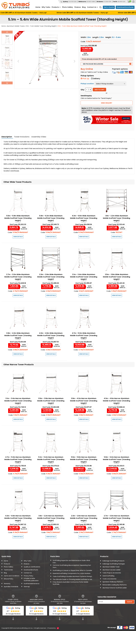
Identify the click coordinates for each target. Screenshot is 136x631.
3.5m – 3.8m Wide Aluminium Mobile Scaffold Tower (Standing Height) (116, 276)
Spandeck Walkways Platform (113, 582)
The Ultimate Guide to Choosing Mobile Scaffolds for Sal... (73, 579)
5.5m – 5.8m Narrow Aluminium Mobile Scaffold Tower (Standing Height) (83, 459)
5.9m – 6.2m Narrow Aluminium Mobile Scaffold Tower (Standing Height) (116, 459)
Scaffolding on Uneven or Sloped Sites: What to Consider (72, 570)
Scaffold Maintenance (31, 584)
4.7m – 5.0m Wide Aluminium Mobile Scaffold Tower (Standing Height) (83, 335)
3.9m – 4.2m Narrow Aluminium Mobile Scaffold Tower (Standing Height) (83, 400)
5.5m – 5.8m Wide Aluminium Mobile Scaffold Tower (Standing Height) (17, 218)
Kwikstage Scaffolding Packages (114, 564)
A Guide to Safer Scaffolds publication (31, 579)
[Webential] (58, 628)
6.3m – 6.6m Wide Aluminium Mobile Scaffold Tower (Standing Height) (83, 218)
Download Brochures (31, 570)
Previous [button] (7, 32)
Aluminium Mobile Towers (16, 26)
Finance (77, 7)
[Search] (100, 7)
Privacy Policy (28, 576)
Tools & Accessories (109, 579)
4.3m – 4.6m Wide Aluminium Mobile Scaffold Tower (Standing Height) (50, 335)
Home (37, 7)
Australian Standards (11, 587)
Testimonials (8, 570)
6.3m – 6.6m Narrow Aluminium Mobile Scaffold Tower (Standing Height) (17, 518)
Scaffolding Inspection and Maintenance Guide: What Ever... (71, 561)
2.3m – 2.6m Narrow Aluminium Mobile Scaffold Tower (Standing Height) (83, 518)
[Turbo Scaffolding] (15, 5)
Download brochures (125, 7)
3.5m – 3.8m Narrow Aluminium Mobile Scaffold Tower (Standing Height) (50, 400)
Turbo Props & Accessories (112, 573)
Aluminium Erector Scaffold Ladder (115, 588)
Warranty (7, 584)
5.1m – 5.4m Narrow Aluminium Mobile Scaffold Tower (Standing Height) (50, 459)
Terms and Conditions (11, 576)
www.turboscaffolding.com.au (23, 628)
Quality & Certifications (32, 567)
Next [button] (7, 83)
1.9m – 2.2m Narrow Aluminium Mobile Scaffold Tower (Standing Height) (50, 518)
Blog (84, 7)
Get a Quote (109, 7)
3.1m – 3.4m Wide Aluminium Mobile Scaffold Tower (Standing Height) (83, 276)
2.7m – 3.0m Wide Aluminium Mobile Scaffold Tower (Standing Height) (17, 276)
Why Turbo (46, 7)
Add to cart (99, 90)
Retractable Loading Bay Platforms (115, 585)
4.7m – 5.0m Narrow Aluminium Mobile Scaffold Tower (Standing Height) (17, 459)
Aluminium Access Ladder (111, 570)
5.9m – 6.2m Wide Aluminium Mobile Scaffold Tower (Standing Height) (50, 218)
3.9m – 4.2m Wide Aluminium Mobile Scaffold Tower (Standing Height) (17, 335)
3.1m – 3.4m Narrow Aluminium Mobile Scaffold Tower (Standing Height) (17, 400)
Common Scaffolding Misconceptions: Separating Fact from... (72, 566)
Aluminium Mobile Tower (111, 567)
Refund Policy (8, 579)
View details (18, 237)
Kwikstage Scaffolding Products (113, 561)
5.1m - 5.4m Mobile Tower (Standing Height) (41, 26)
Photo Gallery (67, 7)
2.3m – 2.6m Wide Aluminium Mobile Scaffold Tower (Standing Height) (50, 276)
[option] (7, 39)
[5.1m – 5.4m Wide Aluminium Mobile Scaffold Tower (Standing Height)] (46, 59)
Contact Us (91, 7)
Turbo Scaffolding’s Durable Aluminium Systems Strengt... (73, 576)
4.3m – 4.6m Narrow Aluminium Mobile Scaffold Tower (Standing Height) (116, 400)
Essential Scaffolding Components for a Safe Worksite (71, 573)
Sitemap (27, 587)
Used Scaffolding (108, 576)
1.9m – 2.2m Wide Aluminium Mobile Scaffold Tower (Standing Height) (116, 218)
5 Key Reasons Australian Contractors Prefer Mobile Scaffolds (70, 583)
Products (55, 7)
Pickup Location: (87, 83)
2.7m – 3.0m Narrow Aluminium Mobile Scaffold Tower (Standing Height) (116, 518)
